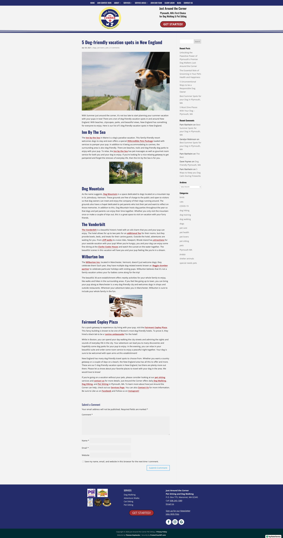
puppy (182, 254)
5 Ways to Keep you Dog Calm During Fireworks (190, 172)
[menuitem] (92, 3)
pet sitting (160, 377)
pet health (184, 232)
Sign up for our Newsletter (178, 510)
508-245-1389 (176, 500)
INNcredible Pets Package (140, 141)
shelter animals (187, 258)
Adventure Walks (131, 498)
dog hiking (184, 210)
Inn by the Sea (93, 137)
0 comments (115, 48)
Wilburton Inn (93, 262)
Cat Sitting (128, 501)
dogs (94, 48)
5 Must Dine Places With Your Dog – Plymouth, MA (188, 110)
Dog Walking (159, 380)
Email (85, 448)
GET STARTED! (173, 24)
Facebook (106, 391)
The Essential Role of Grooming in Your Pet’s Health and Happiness (190, 74)
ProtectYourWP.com (158, 535)
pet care (183, 228)
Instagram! (133, 391)
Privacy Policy (161, 532)
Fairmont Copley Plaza (156, 327)
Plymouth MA (186, 249)
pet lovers (101, 48)
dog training (185, 214)
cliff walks (107, 240)
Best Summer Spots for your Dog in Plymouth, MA (190, 99)
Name (85, 440)
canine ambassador (114, 334)
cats (181, 201)
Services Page (117, 387)
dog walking (185, 219)
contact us (99, 380)
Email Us (170, 504)
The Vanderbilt (89, 229)
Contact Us (143, 387)
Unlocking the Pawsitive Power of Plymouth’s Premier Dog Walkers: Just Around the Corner (189, 59)
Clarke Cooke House (108, 246)
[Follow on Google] (181, 522)
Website (85, 455)
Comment (87, 414)
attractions (158, 240)
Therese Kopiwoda (133, 535)
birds (182, 197)
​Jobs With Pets (172, 514)
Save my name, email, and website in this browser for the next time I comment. (122, 461)
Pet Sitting (103, 384)
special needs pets (188, 263)
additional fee (134, 233)
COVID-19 (184, 206)
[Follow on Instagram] (175, 522)
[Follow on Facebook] (168, 522)
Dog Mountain (110, 194)
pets (107, 48)
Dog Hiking (87, 384)
